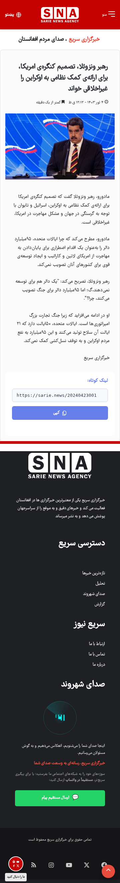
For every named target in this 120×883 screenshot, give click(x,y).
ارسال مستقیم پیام (60, 798)
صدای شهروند (94, 594)
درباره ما (99, 665)
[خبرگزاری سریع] (60, 15)
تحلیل (100, 584)
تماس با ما (97, 654)
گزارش (100, 604)
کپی (56, 413)
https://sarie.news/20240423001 (57, 395)
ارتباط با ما (97, 644)
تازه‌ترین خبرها (93, 573)
